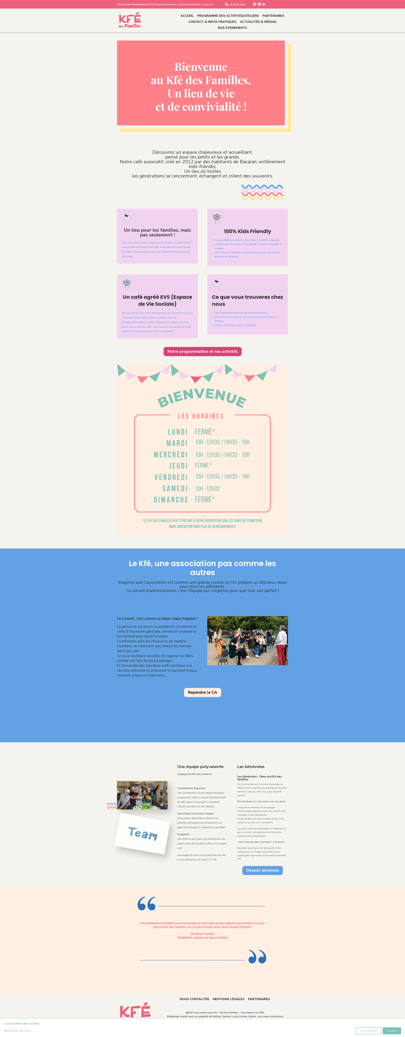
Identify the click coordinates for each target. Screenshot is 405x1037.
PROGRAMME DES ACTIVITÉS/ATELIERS (228, 16)
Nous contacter (194, 999)
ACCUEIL (187, 16)
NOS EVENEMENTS (232, 28)
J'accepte (391, 1030)
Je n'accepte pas (368, 1030)
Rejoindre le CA (202, 692)
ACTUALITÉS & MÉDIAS (258, 22)
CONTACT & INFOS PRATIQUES (212, 22)
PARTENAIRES (273, 16)
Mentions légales (228, 999)
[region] (202, 1028)
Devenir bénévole (262, 870)
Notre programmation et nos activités (203, 351)
